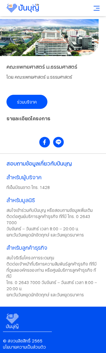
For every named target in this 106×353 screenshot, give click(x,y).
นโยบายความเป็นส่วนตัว (24, 347)
